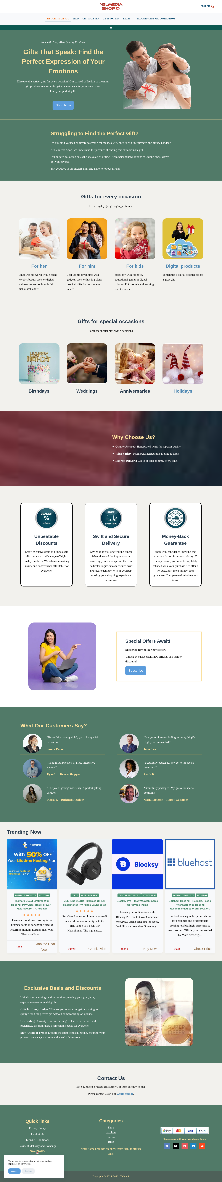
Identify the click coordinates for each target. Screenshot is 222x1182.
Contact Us (37, 1134)
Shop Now (63, 105)
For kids (135, 266)
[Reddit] (202, 1146)
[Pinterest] (185, 1146)
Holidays (183, 391)
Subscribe (135, 670)
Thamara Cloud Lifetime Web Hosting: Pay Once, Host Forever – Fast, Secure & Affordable (32, 905)
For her (39, 266)
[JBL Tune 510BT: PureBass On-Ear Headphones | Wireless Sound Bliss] (84, 864)
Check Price (97, 949)
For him (87, 266)
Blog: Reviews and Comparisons (156, 19)
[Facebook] (167, 1146)
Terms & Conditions (37, 1139)
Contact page (125, 1093)
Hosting (44, 895)
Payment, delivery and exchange (37, 1145)
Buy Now (150, 949)
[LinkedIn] (193, 1146)
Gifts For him (111, 19)
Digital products (183, 266)
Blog (111, 1141)
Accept (14, 1171)
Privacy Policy (37, 1128)
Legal (126, 19)
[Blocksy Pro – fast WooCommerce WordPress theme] (137, 864)
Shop (76, 19)
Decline (28, 1171)
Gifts (75, 895)
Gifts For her (90, 19)
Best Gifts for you (58, 19)
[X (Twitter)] (176, 1146)
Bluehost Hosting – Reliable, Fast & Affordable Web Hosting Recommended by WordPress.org (190, 905)
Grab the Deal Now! (44, 946)
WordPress (149, 895)
